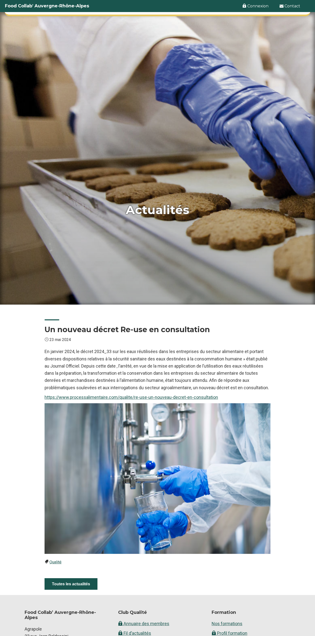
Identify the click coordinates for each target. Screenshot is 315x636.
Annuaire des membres (146, 623)
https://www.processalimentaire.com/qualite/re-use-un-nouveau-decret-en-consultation (131, 397)
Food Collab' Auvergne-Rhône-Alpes (47, 6)
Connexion (257, 6)
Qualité (55, 562)
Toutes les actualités (71, 584)
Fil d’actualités (137, 633)
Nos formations (227, 623)
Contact (292, 6)
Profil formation (231, 633)
